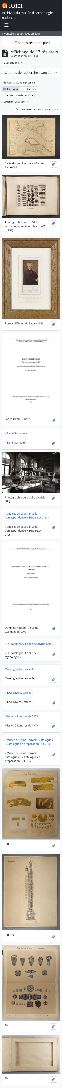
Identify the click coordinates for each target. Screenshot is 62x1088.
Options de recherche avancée (28, 72)
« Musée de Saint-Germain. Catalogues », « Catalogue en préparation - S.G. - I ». (30, 742)
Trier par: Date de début (17, 95)
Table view (30, 89)
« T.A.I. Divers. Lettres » (19, 692)
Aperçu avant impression (20, 82)
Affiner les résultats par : (31, 43)
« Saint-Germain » (16, 433)
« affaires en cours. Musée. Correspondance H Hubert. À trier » (27, 515)
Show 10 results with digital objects (39, 109)
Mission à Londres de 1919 (21, 716)
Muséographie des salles (20, 669)
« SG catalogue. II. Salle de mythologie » (29, 644)
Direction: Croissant (14, 101)
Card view (12, 89)
